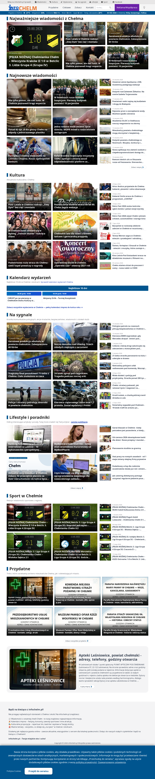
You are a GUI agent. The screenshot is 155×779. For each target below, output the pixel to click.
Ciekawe (67, 7)
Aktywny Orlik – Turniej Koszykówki (59, 298)
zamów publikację (79, 422)
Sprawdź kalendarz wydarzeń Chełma (57, 282)
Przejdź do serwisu (38, 771)
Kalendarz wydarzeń (30, 277)
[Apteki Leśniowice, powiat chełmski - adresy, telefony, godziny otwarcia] (43, 669)
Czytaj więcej (85, 686)
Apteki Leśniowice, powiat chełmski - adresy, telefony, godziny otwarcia (110, 657)
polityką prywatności (86, 762)
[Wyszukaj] (110, 7)
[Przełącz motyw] (144, 7)
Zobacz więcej (136, 167)
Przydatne (53, 7)
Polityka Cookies (14, 771)
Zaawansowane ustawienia (112, 762)
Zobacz (78, 7)
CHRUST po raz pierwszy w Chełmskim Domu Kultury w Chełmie (20, 300)
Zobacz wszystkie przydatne (75, 641)
